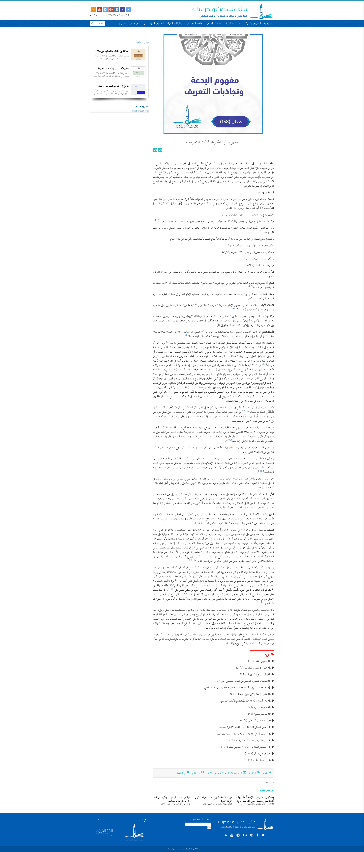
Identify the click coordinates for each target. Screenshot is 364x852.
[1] (156, 220)
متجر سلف (135, 23)
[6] (264, 364)
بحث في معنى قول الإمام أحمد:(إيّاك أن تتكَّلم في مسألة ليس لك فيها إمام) (255, 799)
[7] (156, 387)
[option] (119, 54)
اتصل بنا (122, 23)
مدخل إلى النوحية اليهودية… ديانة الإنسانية (113, 88)
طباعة (265, 773)
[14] (170, 589)
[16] (260, 602)
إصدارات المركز (232, 23)
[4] (234, 309)
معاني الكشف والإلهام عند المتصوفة (113, 69)
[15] (184, 594)
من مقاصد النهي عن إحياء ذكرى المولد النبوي (213, 799)
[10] (245, 411)
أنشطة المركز (214, 23)
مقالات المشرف (195, 23)
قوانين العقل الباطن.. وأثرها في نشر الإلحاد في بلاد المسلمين (171, 799)
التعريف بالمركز (252, 23)
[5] (185, 335)
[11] (229, 440)
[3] (250, 286)
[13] (192, 560)
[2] (262, 231)
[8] (170, 391)
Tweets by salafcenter (140, 111)
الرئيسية (268, 23)
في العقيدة (181, 773)
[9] (263, 400)
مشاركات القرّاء (175, 23)
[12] (261, 471)
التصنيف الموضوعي (154, 23)
